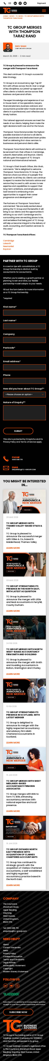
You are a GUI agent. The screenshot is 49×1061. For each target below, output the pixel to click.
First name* (10, 306)
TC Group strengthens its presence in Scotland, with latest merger (24, 713)
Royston (7, 249)
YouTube (25, 3)
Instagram (20, 3)
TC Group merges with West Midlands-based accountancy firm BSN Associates (24, 781)
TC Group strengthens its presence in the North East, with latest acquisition (24, 584)
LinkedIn (15, 3)
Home (5, 16)
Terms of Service (28, 442)
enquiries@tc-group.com (9, 3)
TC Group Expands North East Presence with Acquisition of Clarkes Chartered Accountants (24, 853)
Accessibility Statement (14, 965)
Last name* (9, 320)
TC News (19, 16)
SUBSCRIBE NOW (18, 1012)
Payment (41, 3)
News (11, 16)
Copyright (8, 968)
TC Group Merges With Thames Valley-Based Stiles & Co (24, 520)
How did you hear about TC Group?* (23, 388)
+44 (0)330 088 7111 (5, 3)
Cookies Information (12, 956)
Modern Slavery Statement (15, 971)
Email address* (12, 361)
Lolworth (7, 243)
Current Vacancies (12, 947)
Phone (6, 375)
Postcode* (9, 347)
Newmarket (8, 246)
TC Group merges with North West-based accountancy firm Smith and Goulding (24, 647)
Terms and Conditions (13, 959)
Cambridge (8, 240)
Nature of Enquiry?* (14, 402)
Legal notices (9, 962)
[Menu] (44, 10)
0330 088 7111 (17, 459)
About (6, 944)
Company (9, 334)
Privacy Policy (9, 442)
